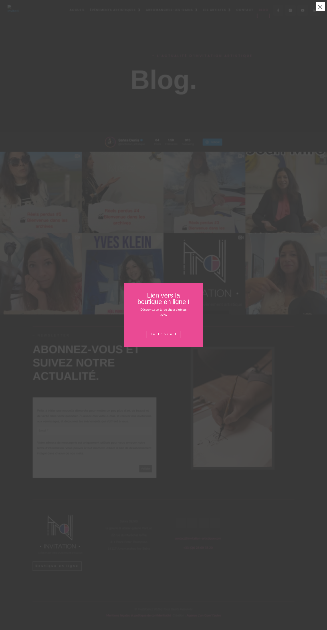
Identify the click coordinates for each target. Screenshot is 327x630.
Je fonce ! (163, 334)
